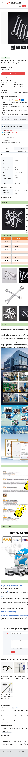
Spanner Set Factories (20, 738)
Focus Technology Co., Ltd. (17, 751)
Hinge (15, 713)
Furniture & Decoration (18, 715)
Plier (2, 713)
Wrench (20, 9)
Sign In (3, 142)
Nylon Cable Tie (4, 715)
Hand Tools (15, 9)
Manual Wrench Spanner (7, 744)
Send (13, 652)
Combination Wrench (6, 731)
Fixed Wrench (25, 9)
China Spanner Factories (7, 738)
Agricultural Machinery (18, 710)
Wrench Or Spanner (17, 741)
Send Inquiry (13, 73)
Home (2, 9)
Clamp (2, 710)
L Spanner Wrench (6, 741)
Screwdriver (4, 728)
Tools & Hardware (8, 9)
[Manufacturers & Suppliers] (14, 2)
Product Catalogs (20, 707)
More (2, 747)
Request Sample (23, 77)
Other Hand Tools (14, 728)
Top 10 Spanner (19, 744)
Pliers (21, 728)
